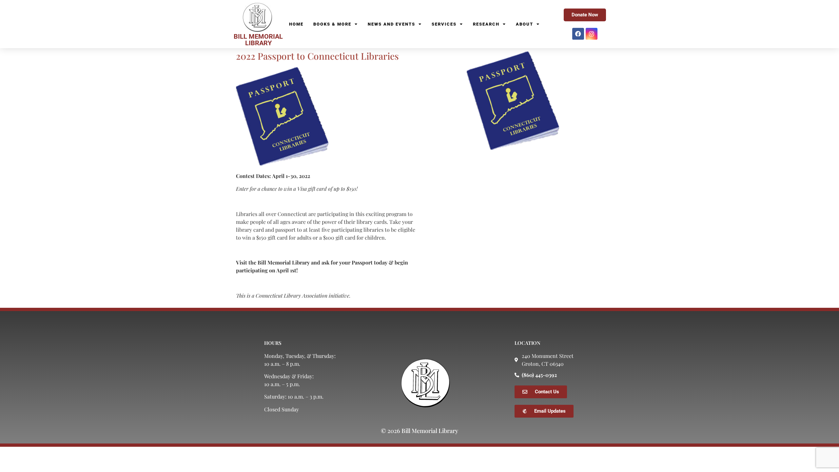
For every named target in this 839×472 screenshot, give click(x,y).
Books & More (332, 24)
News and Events (391, 24)
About (524, 24)
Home (296, 24)
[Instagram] (591, 34)
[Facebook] (578, 34)
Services (444, 24)
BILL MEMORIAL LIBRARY (258, 39)
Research (486, 24)
